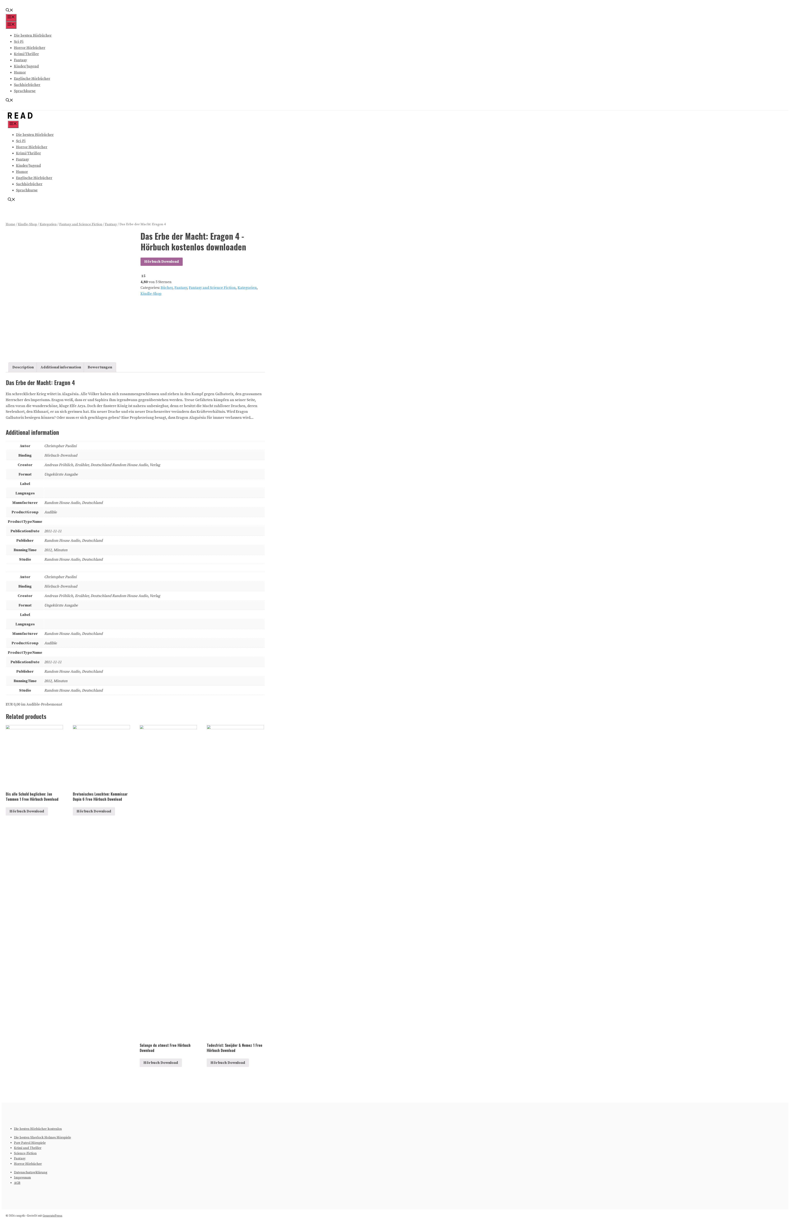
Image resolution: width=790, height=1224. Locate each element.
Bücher (167, 287)
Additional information (60, 367)
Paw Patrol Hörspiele (30, 1143)
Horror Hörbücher (29, 47)
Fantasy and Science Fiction (80, 224)
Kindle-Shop (27, 224)
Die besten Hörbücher (33, 35)
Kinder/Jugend (26, 66)
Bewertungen (100, 367)
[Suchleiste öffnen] (9, 10)
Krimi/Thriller (26, 54)
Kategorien (48, 224)
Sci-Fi (18, 41)
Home (10, 224)
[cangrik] (20, 117)
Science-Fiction (25, 1153)
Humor (20, 72)
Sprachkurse (25, 91)
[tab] (23, 367)
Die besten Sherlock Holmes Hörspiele (42, 1137)
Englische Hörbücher (32, 78)
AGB (17, 1183)
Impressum (22, 1177)
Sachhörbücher (27, 84)
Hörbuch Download (161, 261)
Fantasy (20, 60)
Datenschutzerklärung (30, 1172)
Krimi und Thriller (27, 1148)
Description (23, 367)
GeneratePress (52, 1216)
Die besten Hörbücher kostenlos (38, 1129)
